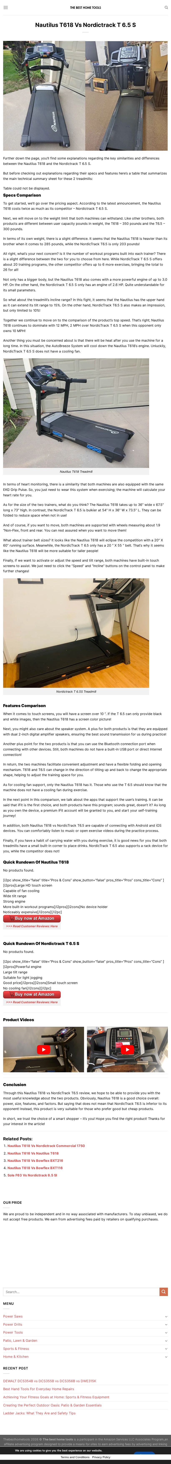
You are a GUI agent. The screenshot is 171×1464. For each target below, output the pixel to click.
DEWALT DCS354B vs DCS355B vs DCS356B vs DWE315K (49, 1381)
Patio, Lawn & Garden (20, 1340)
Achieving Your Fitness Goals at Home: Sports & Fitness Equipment (56, 1397)
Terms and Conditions (75, 1457)
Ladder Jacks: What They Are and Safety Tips (39, 1413)
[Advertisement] (85, 1253)
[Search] (166, 7)
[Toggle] (166, 1316)
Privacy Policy (101, 1457)
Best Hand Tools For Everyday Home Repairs (38, 1389)
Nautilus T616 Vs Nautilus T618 (33, 1153)
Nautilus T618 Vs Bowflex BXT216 (35, 1160)
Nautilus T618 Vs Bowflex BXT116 (35, 1168)
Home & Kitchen (16, 1356)
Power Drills (12, 1324)
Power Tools (13, 1332)
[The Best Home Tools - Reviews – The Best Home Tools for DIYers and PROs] (85, 8)
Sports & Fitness (16, 1349)
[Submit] (164, 1292)
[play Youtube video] (43, 1049)
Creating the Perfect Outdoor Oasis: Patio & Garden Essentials (52, 1405)
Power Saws (13, 1316)
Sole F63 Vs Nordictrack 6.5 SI (32, 1175)
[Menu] (5, 7)
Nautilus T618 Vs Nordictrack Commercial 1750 (46, 1146)
